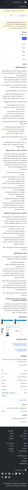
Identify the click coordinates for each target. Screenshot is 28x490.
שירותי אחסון (23, 436)
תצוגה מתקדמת (23, 400)
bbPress (24, 461)
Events (11, 446)
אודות (25, 431)
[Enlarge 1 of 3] (24, 321)
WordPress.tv (22, 451)
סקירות (23, 48)
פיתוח (23, 55)
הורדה (24, 38)
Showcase (10, 431)
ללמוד (25, 443)
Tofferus (21, 34)
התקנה (23, 51)
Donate (10, 448)
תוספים (11, 436)
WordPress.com (22, 456)
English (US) (4, 389)
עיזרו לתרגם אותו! (7, 10)
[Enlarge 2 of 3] (11, 321)
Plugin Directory (23, 6)
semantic (4, 395)
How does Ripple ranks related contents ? (20, 349)
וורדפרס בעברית (19, 470)
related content (5, 392)
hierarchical (12, 392)
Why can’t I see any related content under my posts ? (19, 344)
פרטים (23, 44)
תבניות (11, 433)
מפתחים (24, 448)
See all (3, 411)
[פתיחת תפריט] (2, 2)
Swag (11, 451)
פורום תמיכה (23, 422)
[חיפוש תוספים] (11, 15)
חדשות (25, 433)
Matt (25, 458)
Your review (23, 411)
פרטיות (25, 438)
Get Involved (9, 443)
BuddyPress (23, 463)
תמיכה (23, 59)
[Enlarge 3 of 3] (24, 327)
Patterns (11, 438)
